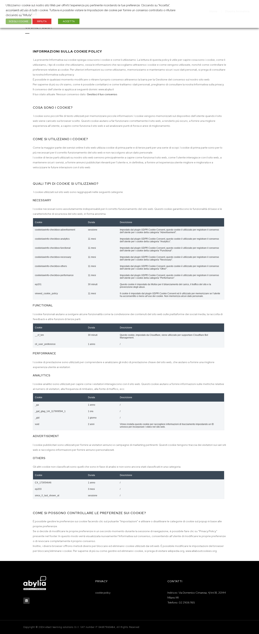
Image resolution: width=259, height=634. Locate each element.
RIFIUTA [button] (42, 21)
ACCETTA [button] (69, 21)
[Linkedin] (26, 601)
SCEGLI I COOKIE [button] (18, 21)
